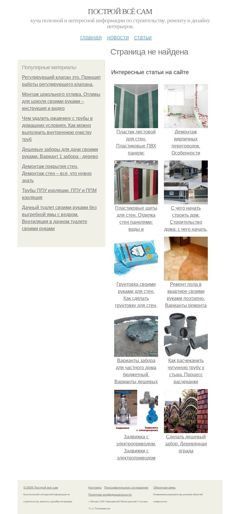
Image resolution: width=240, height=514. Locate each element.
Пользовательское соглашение (126, 487)
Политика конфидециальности (110, 494)
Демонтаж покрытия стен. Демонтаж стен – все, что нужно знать (57, 173)
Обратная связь (164, 487)
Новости (118, 37)
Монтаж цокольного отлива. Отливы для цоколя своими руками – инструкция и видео (61, 101)
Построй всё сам (120, 11)
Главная (91, 37)
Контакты (95, 487)
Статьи (143, 37)
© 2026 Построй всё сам (40, 487)
